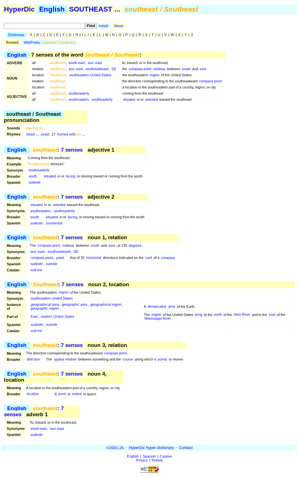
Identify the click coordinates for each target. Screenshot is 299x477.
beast (30, 134)
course (128, 359)
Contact (186, 447)
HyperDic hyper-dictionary (151, 447)
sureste (51, 264)
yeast (45, 134)
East (34, 317)
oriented (151, 99)
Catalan (166, 456)
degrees (135, 245)
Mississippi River (157, 319)
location (33, 394)
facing (70, 176)
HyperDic (19, 9)
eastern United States (57, 317)
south (186, 69)
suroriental (54, 223)
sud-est (36, 270)
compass (168, 258)
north (218, 315)
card (148, 258)
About (118, 26)
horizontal (93, 258)
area (171, 307)
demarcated (157, 307)
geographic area (74, 305)
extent (76, 394)
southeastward (97, 69)
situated (129, 99)
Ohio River (242, 315)
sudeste (34, 182)
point (60, 258)
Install (103, 26)
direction (33, 359)
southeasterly (79, 93)
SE (113, 69)
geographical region (105, 305)
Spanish (149, 456)
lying (198, 315)
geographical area (45, 305)
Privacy (142, 460)
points (162, 359)
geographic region (45, 308)
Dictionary (16, 35)
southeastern (79, 99)
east (203, 69)
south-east (77, 63)
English (52, 9)
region (155, 75)
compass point (140, 69)
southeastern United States (90, 75)
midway (159, 69)
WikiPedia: (49, 42)
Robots (157, 460)
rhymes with (69, 134)
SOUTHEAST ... (94, 9)
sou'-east (95, 63)
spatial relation (65, 359)
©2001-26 (115, 447)
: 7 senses (58, 150)
